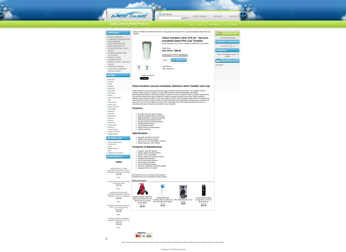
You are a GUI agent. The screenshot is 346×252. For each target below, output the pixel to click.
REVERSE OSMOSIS (116, 66)
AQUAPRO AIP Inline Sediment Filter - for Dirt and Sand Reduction (118, 207)
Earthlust (111, 89)
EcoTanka (111, 93)
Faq (109, 151)
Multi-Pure (112, 116)
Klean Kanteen (113, 107)
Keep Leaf (112, 105)
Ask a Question (168, 69)
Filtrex (110, 95)
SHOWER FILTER (114, 60)
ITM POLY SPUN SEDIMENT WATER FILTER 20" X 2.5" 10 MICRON (118, 220)
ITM (109, 100)
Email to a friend (148, 75)
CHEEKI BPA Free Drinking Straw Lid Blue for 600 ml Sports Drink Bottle (163, 200)
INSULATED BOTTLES (116, 46)
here (228, 54)
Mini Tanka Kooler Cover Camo (183, 201)
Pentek (110, 120)
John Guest (112, 102)
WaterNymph (113, 134)
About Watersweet (115, 142)
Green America (143, 162)
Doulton (111, 86)
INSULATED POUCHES (117, 44)
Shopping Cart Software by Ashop (173, 249)
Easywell (111, 91)
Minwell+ (111, 114)
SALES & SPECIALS (115, 37)
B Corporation (149, 158)
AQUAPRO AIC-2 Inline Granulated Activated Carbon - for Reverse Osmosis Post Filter (118, 170)
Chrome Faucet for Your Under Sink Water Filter (119, 182)
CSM (110, 84)
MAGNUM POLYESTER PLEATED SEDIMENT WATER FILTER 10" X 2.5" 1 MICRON (119, 194)
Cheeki (110, 82)
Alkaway (111, 127)
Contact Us (112, 144)
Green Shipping (143, 164)
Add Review (166, 66)
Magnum (111, 111)
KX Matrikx (112, 109)
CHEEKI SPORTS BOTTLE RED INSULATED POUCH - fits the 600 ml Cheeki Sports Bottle (142, 200)
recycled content (158, 157)
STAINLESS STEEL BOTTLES (119, 39)
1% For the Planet (144, 160)
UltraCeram (112, 125)
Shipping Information (115, 153)
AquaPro (111, 79)
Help (110, 146)
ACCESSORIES (114, 42)
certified (163, 166)
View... (118, 178)
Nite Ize (111, 118)
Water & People (114, 132)
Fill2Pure (111, 123)
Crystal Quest (113, 129)
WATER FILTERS (114, 57)
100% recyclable (150, 155)
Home (135, 32)
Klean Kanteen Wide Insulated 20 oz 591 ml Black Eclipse (203, 200)
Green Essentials (114, 98)
